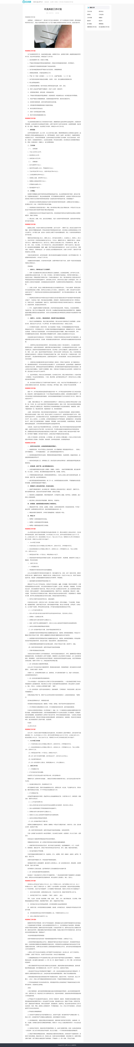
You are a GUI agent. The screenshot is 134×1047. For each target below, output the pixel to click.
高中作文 (101, 11)
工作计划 (61, 2)
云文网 (51, 2)
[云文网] (27, 2)
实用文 (56, 2)
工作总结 (101, 14)
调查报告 (101, 23)
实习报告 (89, 23)
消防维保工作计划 (91, 26)
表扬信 (100, 17)
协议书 (100, 20)
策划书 (89, 20)
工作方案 (89, 17)
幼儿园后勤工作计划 (104, 26)
